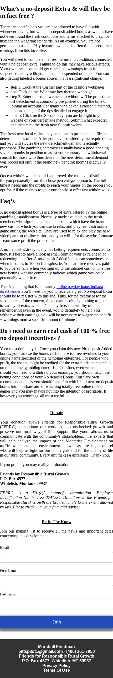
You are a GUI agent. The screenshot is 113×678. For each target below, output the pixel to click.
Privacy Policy (56, 665)
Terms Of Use (56, 670)
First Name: (9, 571)
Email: (5, 548)
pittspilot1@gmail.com (40, 651)
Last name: (8, 594)
